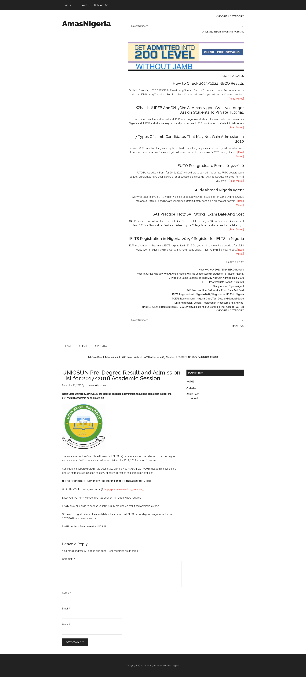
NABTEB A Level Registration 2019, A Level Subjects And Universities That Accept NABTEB (193, 306)
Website (66, 624)
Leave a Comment (97, 385)
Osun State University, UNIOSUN (90, 526)
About (194, 398)
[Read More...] (236, 98)
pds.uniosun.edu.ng (121, 489)
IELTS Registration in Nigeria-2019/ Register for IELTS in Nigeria (186, 238)
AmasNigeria (86, 23)
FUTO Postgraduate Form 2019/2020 (211, 165)
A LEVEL (191, 387)
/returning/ (138, 489)
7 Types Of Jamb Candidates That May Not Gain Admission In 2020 (189, 139)
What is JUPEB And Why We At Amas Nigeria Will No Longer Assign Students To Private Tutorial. (190, 110)
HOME (190, 381)
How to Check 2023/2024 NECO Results (208, 83)
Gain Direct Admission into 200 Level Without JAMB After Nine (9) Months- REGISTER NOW (143, 357)
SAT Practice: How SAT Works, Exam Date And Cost (198, 214)
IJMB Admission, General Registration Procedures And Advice (209, 302)
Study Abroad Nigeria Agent (219, 190)
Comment (68, 558)
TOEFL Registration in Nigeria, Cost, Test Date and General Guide (208, 298)
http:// (108, 489)
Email (66, 608)
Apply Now (192, 394)
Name (66, 592)
